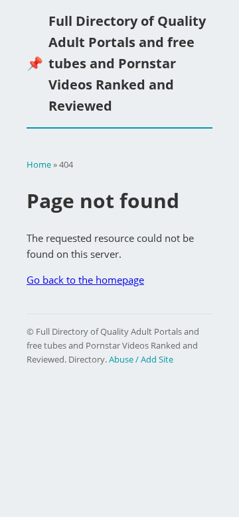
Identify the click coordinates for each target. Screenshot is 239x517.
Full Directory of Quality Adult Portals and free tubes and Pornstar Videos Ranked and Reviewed (116, 63)
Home (39, 164)
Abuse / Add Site (141, 359)
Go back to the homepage (85, 279)
